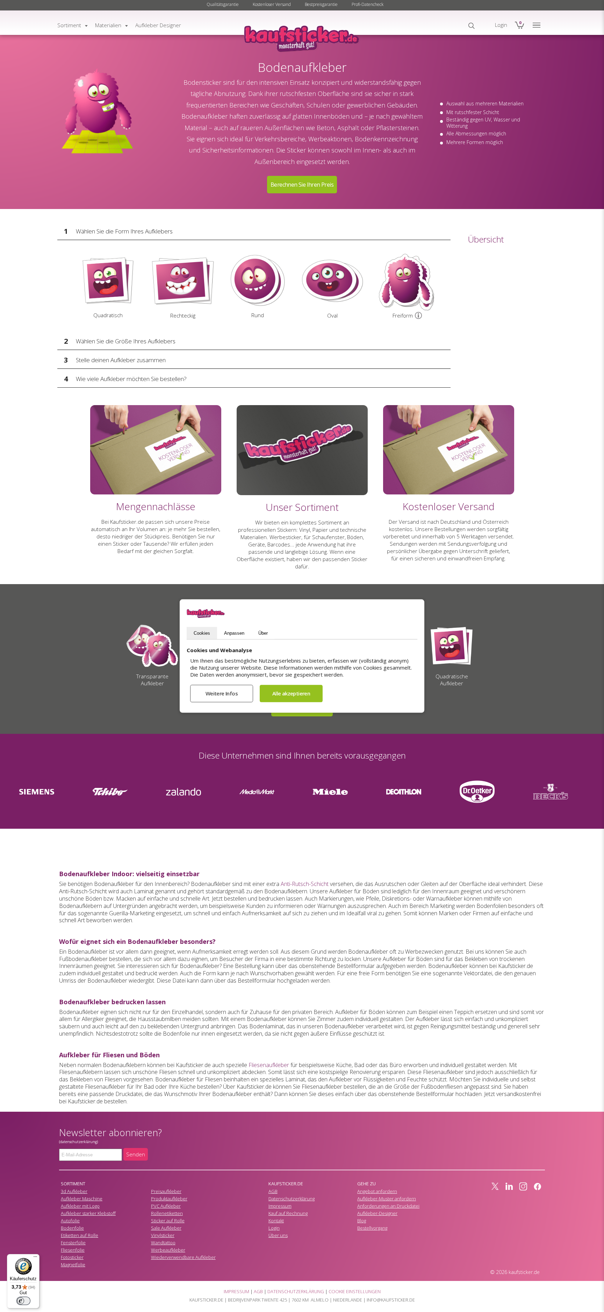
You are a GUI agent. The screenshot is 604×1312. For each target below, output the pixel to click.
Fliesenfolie (73, 1250)
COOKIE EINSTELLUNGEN (355, 1291)
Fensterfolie (73, 1242)
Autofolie (70, 1220)
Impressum (280, 1206)
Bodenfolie (72, 1228)
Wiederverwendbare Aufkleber (183, 1257)
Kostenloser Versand (272, 4)
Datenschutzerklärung (291, 1198)
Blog (361, 1220)
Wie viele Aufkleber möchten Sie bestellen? (131, 379)
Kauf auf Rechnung (288, 1213)
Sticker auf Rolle (168, 1220)
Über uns (278, 1235)
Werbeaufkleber (168, 1250)
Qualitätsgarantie (223, 4)
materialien (108, 25)
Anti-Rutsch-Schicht (305, 884)
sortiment (69, 25)
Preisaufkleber (166, 1191)
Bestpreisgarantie (321, 4)
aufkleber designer (158, 25)
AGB (273, 1191)
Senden (135, 1154)
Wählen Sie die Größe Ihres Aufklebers (125, 341)
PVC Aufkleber (166, 1206)
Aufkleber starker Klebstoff (88, 1213)
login (501, 24)
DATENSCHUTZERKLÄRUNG (295, 1291)
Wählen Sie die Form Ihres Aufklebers (124, 231)
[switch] (23, 1301)
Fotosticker (72, 1257)
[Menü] (35, 1258)
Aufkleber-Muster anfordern (386, 1198)
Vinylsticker (162, 1235)
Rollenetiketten (167, 1213)
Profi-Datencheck (367, 4)
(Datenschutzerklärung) (78, 1141)
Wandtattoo (163, 1242)
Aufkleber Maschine (81, 1198)
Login (274, 1228)
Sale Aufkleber (166, 1228)
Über (263, 632)
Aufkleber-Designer (377, 1213)
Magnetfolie (73, 1264)
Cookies (202, 632)
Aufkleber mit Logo (80, 1206)
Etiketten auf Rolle (79, 1235)
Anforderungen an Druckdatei (388, 1206)
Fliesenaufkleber (269, 1065)
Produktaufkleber (169, 1198)
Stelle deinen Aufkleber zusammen (121, 360)
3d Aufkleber (74, 1191)
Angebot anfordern (377, 1191)
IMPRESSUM (236, 1291)
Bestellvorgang (372, 1228)
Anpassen (234, 632)
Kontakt (276, 1220)
